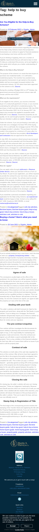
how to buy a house (27, 212)
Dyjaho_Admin (29, 29)
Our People (19, 512)
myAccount (23, 169)
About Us (20, 507)
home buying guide (22, 430)
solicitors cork (5, 214)
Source (17, 86)
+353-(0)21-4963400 (16, 488)
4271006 (27, 488)
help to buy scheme (12, 212)
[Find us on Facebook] (19, 499)
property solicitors (24, 432)
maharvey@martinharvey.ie (9, 203)
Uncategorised (12, 207)
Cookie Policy (19, 530)
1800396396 (19, 486)
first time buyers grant (20, 209)
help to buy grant (16, 427)
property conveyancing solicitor (19, 255)
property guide (12, 432)
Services (19, 509)
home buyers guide (7, 430)
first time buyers (6, 209)
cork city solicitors (30, 207)
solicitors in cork (17, 214)
